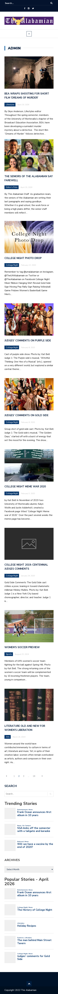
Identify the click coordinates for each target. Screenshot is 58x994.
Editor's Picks (12, 187)
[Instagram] (28, 8)
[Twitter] (33, 8)
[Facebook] (24, 8)
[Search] (51, 3)
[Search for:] (13, 3)
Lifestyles (10, 104)
